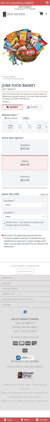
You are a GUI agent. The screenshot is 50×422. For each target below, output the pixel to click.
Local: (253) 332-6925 (25, 331)
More (5, 101)
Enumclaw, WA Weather (12, 393)
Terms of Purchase (25, 401)
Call (9, 419)
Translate (32, 9)
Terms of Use (42, 401)
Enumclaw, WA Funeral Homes (17, 385)
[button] (43, 14)
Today (25, 118)
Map (26, 419)
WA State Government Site (37, 393)
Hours (42, 419)
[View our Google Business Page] (25, 313)
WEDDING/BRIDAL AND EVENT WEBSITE (25, 366)
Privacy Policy (8, 401)
